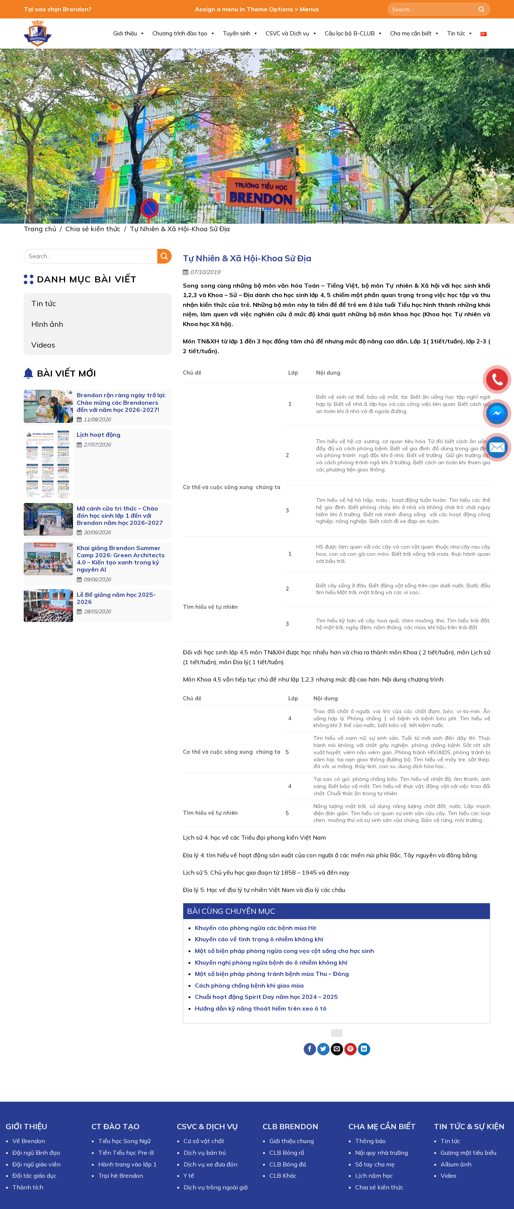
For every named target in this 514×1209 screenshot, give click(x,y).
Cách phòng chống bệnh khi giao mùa (249, 985)
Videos (43, 344)
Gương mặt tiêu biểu (468, 1152)
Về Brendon (28, 1141)
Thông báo (370, 1141)
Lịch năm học (374, 1175)
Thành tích (27, 1187)
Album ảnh (456, 1164)
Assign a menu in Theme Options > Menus (257, 9)
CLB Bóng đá (287, 1164)
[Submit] (481, 9)
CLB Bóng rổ (286, 1152)
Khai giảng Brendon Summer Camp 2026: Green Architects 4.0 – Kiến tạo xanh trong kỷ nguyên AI (121, 558)
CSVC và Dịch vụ (287, 33)
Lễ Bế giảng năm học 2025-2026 (116, 598)
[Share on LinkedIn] (364, 1049)
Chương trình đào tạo (179, 33)
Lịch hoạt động (98, 434)
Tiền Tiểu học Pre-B (126, 1152)
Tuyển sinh (236, 33)
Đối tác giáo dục (34, 1175)
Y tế (189, 1175)
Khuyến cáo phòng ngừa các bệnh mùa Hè (255, 928)
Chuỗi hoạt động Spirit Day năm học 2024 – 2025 (266, 996)
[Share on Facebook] (310, 1049)
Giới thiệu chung (291, 1141)
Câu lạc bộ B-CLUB (350, 33)
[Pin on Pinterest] (350, 1049)
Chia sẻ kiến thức (92, 228)
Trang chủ (40, 228)
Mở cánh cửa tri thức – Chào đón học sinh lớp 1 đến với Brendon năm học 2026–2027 (120, 515)
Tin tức (456, 33)
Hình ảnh (47, 324)
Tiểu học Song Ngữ (124, 1141)
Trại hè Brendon (120, 1175)
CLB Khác (283, 1175)
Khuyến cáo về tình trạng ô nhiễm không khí (259, 939)
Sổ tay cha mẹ (375, 1164)
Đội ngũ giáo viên (36, 1164)
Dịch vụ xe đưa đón (210, 1164)
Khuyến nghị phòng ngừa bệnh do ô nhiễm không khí (271, 962)
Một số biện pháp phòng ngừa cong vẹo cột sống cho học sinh (284, 950)
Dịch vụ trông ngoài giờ (216, 1187)
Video (448, 1175)
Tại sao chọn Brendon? (57, 9)
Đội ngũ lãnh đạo (36, 1152)
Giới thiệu (125, 33)
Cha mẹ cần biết (411, 33)
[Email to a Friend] (337, 1049)
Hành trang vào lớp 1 (127, 1164)
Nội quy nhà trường (381, 1152)
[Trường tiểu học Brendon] (42, 33)
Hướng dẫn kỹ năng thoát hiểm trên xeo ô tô (261, 1008)
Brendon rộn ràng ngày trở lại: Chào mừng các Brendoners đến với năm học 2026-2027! (121, 402)
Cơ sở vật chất (204, 1141)
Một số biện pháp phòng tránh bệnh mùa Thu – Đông (272, 973)
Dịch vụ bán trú (205, 1152)
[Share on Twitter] (323, 1049)
